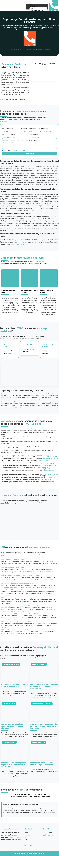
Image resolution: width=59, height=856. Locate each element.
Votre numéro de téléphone (28, 128)
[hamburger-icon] (27, 3)
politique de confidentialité (18, 150)
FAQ (25, 839)
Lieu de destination (35, 134)
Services (32, 6)
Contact (26, 841)
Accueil (31, 5)
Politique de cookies (47, 835)
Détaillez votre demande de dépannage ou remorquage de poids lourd (21, 140)
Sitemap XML (28, 845)
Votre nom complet (7, 128)
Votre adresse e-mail (45, 128)
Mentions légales (47, 832)
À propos (27, 835)
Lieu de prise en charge (8, 134)
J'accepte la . (14, 150)
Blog (25, 837)
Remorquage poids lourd (37, 10)
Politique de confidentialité (49, 834)
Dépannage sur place (36, 9)
